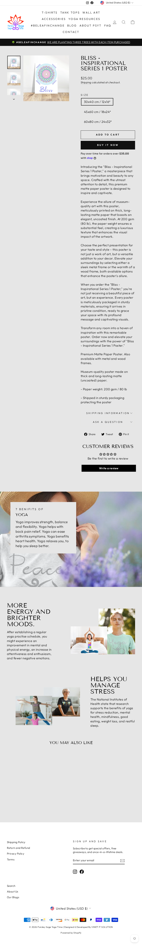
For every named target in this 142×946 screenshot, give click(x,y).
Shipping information (108, 413)
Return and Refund (18, 848)
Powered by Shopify (71, 932)
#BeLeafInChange (48, 25)
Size (84, 94)
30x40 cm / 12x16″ (97, 102)
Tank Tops (70, 12)
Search (11, 885)
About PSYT (90, 25)
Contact (71, 32)
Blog (72, 25)
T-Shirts (50, 12)
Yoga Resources (84, 19)
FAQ (107, 25)
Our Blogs (13, 897)
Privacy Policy (15, 853)
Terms (10, 859)
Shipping (86, 82)
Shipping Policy (16, 842)
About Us (12, 891)
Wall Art (91, 12)
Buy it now (108, 145)
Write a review (108, 468)
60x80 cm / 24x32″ (98, 122)
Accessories (54, 19)
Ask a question (108, 422)
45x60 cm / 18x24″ (97, 112)
